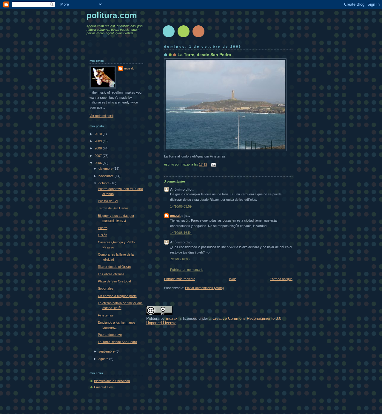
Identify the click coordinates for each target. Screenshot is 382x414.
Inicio (232, 279)
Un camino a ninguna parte (117, 296)
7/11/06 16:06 (180, 259)
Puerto (102, 228)
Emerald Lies (103, 387)
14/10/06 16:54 (181, 232)
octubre (104, 183)
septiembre (106, 351)
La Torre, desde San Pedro (204, 54)
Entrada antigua (281, 279)
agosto (103, 359)
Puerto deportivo (110, 334)
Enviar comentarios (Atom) (204, 288)
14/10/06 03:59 (181, 206)
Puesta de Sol (108, 201)
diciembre (105, 168)
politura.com (112, 15)
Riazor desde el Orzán (114, 266)
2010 (99, 134)
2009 (99, 141)
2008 (99, 148)
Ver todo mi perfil (101, 116)
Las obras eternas (111, 274)
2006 (99, 163)
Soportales (105, 288)
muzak (175, 215)
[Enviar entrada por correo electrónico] (213, 164)
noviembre (106, 176)
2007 (99, 155)
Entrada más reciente (179, 279)
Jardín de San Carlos (113, 208)
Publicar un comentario (186, 269)
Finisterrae (105, 315)
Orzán (102, 235)
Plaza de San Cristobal (114, 281)
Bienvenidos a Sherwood (112, 381)
